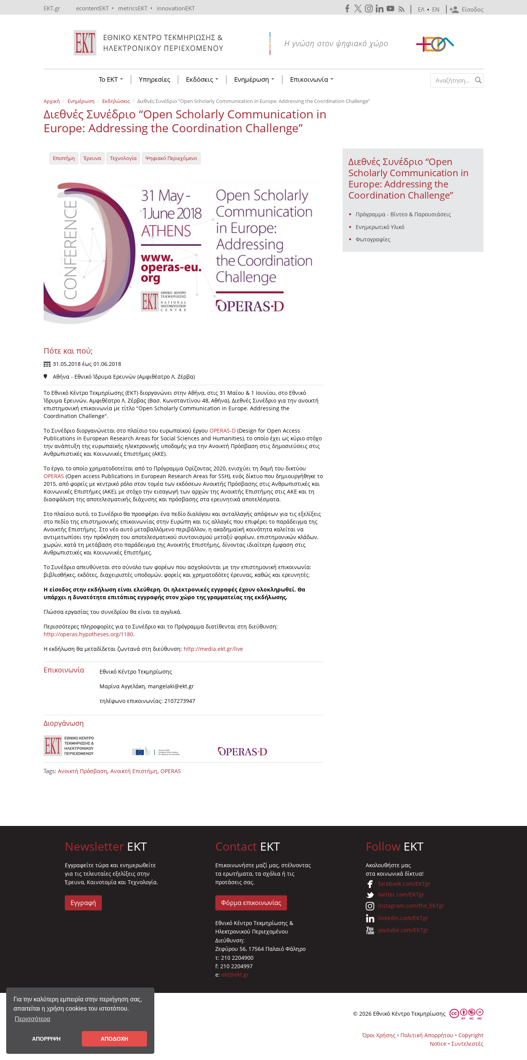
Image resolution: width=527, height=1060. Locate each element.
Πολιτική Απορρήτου (426, 1035)
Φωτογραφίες (373, 239)
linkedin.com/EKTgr (403, 918)
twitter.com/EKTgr (401, 894)
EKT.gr (52, 8)
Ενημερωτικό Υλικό (380, 227)
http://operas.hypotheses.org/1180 (88, 634)
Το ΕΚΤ (109, 79)
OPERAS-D (222, 430)
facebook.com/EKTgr (404, 883)
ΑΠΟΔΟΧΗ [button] (114, 1039)
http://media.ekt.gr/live (213, 648)
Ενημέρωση (252, 79)
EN (435, 9)
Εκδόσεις (200, 79)
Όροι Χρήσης (378, 1035)
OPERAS (54, 476)
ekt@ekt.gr (235, 974)
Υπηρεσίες (154, 79)
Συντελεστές (467, 1043)
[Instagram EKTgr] (369, 8)
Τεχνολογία (123, 158)
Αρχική (52, 101)
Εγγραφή (83, 902)
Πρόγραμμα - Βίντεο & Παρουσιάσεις (403, 214)
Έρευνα (92, 158)
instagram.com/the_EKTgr (411, 905)
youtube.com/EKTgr (403, 930)
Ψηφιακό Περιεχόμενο (171, 158)
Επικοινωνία (309, 79)
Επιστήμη (64, 158)
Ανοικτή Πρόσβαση (82, 771)
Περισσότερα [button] (32, 1019)
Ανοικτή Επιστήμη (133, 771)
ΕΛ (421, 9)
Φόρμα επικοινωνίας (251, 902)
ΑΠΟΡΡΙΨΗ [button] (46, 1039)
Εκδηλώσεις (116, 101)
